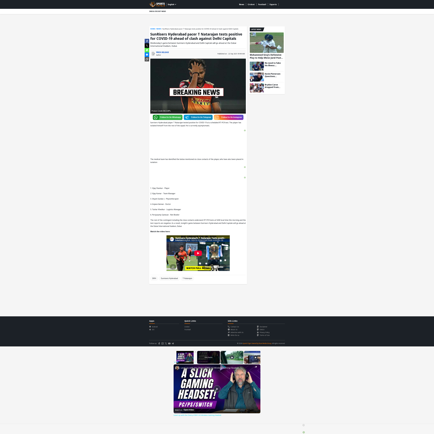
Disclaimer (263, 327)
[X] (147, 45)
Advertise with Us (237, 332)
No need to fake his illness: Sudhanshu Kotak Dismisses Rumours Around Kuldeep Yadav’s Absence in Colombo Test (273, 64)
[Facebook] (147, 41)
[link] (177, 368)
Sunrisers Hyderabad (169, 278)
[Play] (232, 357)
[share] (256, 367)
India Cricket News (157, 11)
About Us (234, 329)
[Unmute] (177, 362)
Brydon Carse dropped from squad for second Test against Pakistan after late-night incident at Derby (274, 85)
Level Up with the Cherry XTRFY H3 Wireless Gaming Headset (210, 367)
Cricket (251, 4)
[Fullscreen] (195, 362)
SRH (154, 278)
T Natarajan (187, 278)
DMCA (262, 329)
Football (262, 4)
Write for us (235, 335)
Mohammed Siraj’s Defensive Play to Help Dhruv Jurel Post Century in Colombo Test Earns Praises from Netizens (266, 56)
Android (155, 327)
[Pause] (175, 362)
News (241, 4)
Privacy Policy (265, 332)
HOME (152, 29)
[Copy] (147, 59)
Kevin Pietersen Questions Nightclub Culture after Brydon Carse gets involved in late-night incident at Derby (274, 75)
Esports (273, 4)
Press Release (162, 52)
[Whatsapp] (147, 50)
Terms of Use (265, 335)
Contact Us (235, 327)
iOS (153, 329)
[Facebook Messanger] (147, 54)
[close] (304, 425)
